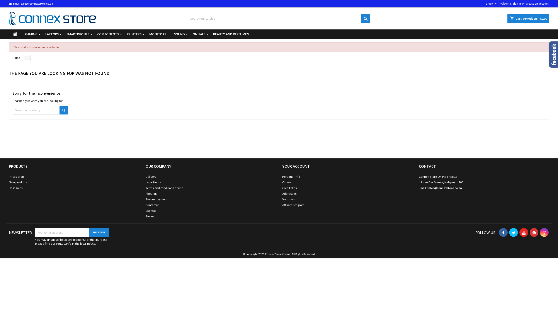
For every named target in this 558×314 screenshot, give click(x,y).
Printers (134, 34)
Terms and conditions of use (164, 188)
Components (108, 34)
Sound (179, 34)
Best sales (16, 188)
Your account (296, 166)
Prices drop (16, 177)
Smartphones (77, 34)
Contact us (153, 205)
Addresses (289, 194)
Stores (150, 216)
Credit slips (289, 188)
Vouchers (288, 199)
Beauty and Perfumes (231, 34)
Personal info (291, 177)
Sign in (517, 3)
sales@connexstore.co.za (37, 3)
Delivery (151, 177)
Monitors (157, 34)
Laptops (52, 34)
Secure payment (156, 199)
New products (18, 182)
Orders (287, 182)
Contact (427, 166)
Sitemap (151, 211)
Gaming (31, 34)
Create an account (537, 3)
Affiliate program (293, 205)
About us (151, 194)
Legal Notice (154, 182)
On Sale (199, 34)
